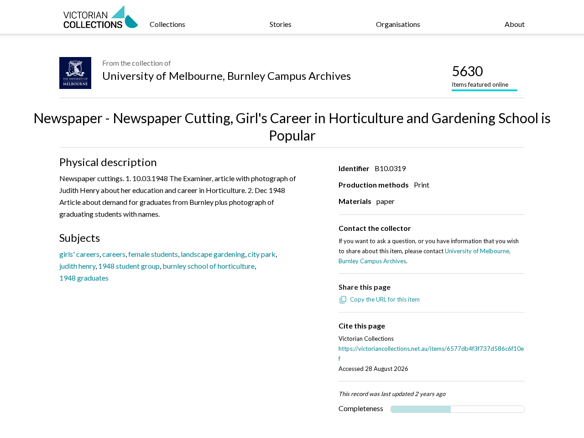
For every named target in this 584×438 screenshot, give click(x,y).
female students (153, 254)
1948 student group (129, 265)
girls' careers (79, 254)
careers (113, 254)
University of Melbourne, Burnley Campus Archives (226, 75)
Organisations (398, 24)
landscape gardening (213, 254)
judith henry (77, 265)
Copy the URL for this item (385, 299)
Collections (167, 24)
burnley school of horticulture (208, 265)
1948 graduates (84, 277)
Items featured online (480, 75)
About (515, 24)
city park (262, 254)
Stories (281, 24)
